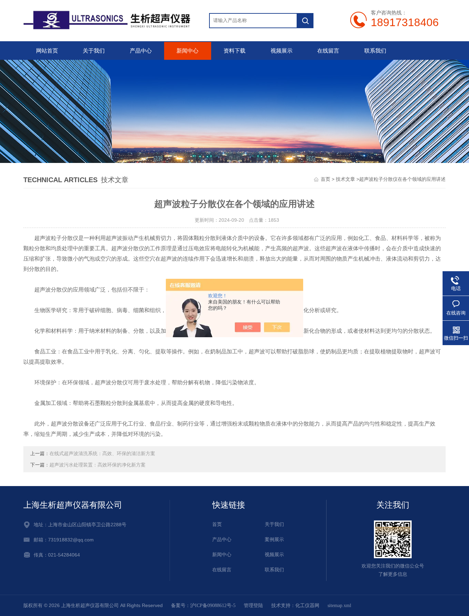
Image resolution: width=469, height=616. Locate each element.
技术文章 (345, 179)
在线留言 (328, 51)
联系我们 (375, 51)
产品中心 (141, 51)
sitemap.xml (339, 605)
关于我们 (94, 51)
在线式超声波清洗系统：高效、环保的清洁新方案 (102, 453)
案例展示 (274, 539)
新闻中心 (187, 51)
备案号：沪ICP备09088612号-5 (203, 605)
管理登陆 (253, 605)
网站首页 (47, 51)
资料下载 (234, 51)
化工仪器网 (307, 605)
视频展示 (282, 51)
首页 (325, 179)
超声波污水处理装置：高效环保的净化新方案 (97, 465)
